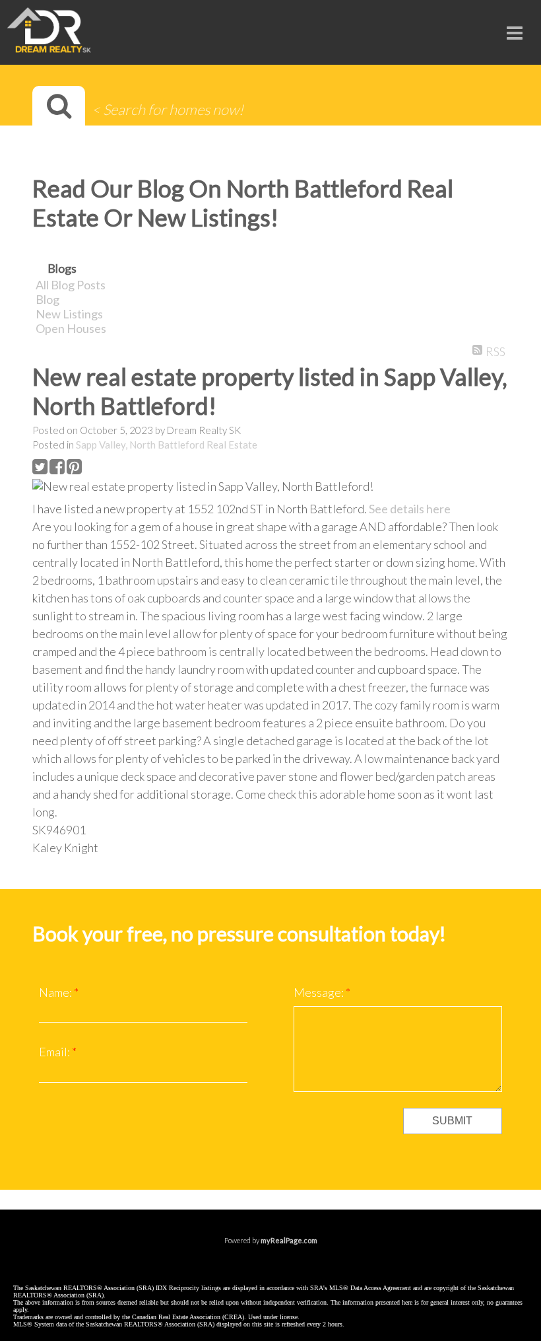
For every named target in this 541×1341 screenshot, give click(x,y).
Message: (320, 992)
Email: (55, 1051)
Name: (56, 992)
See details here (410, 508)
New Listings (69, 314)
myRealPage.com (289, 1240)
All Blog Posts (71, 284)
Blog (47, 299)
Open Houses (71, 328)
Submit (452, 1120)
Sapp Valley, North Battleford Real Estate (166, 445)
